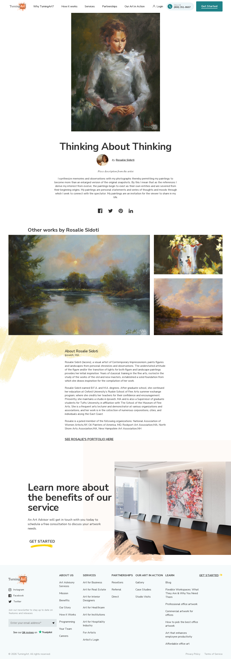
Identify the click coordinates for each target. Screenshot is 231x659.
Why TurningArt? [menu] (43, 6)
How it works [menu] (69, 6)
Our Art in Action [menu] (135, 6)
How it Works (67, 615)
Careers (63, 636)
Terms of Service (213, 654)
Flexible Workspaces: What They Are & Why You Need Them (182, 593)
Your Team (65, 629)
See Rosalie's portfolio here (89, 439)
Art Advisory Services (66, 584)
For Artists (89, 632)
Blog (168, 582)
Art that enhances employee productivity (178, 635)
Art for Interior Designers (91, 598)
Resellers (117, 582)
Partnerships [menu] (109, 6)
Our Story (65, 607)
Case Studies (143, 589)
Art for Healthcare (94, 607)
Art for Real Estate (94, 589)
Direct (115, 597)
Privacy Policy (193, 654)
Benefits (64, 600)
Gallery (139, 582)
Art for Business (92, 582)
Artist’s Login (91, 640)
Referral (116, 589)
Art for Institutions (94, 615)
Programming (67, 622)
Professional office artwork (181, 604)
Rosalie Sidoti (125, 160)
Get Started (209, 6)
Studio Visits (143, 597)
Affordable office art (177, 644)
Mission (63, 593)
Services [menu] (90, 6)
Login (160, 6)
